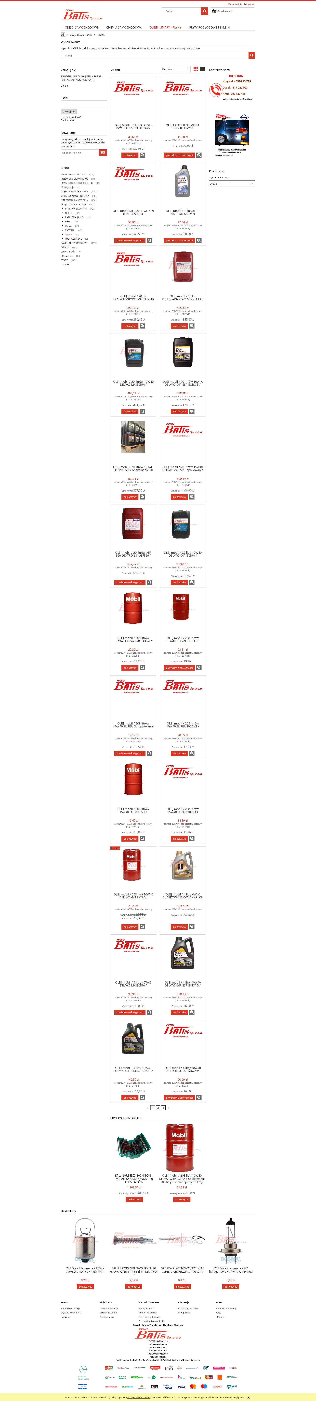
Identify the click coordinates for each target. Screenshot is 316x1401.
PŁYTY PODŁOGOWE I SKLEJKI (77, 183)
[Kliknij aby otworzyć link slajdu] (232, 135)
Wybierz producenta (219, 177)
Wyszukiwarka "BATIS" (71, 1312)
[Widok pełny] (202, 69)
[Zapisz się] (103, 152)
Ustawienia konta (108, 1312)
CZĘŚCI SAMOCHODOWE (74, 191)
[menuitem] (81, 27)
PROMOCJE (67, 255)
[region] (232, 135)
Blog (218, 1312)
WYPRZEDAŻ (67, 251)
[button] (142, 155)
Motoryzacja (67, 187)
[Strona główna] (82, 13)
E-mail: (64, 85)
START (64, 260)
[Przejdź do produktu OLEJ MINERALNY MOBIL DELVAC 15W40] (182, 100)
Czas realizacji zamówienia (151, 1321)
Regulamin (66, 1316)
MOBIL (68, 234)
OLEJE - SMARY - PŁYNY (73, 204)
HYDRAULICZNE (73, 238)
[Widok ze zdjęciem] (196, 69)
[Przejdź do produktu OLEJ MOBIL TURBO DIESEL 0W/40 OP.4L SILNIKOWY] (133, 100)
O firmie (220, 1316)
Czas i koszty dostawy (149, 1316)
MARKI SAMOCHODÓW (73, 174)
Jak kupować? (184, 1312)
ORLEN (69, 213)
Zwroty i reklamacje (70, 1308)
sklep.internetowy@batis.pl (237, 99)
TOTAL (68, 225)
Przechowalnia (107, 1316)
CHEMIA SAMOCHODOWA (75, 195)
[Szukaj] (204, 11)
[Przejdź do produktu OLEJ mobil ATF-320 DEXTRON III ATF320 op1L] (133, 185)
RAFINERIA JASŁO (74, 217)
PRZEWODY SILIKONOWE (74, 178)
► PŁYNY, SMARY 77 (76, 208)
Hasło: (64, 97)
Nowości (65, 264)
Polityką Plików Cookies (138, 1397)
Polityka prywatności (187, 1308)
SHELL (68, 221)
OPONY (65, 247)
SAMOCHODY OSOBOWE (74, 243)
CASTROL (70, 230)
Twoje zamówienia (109, 1308)
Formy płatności (146, 1308)
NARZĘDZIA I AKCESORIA (74, 200)
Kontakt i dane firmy (226, 1308)
